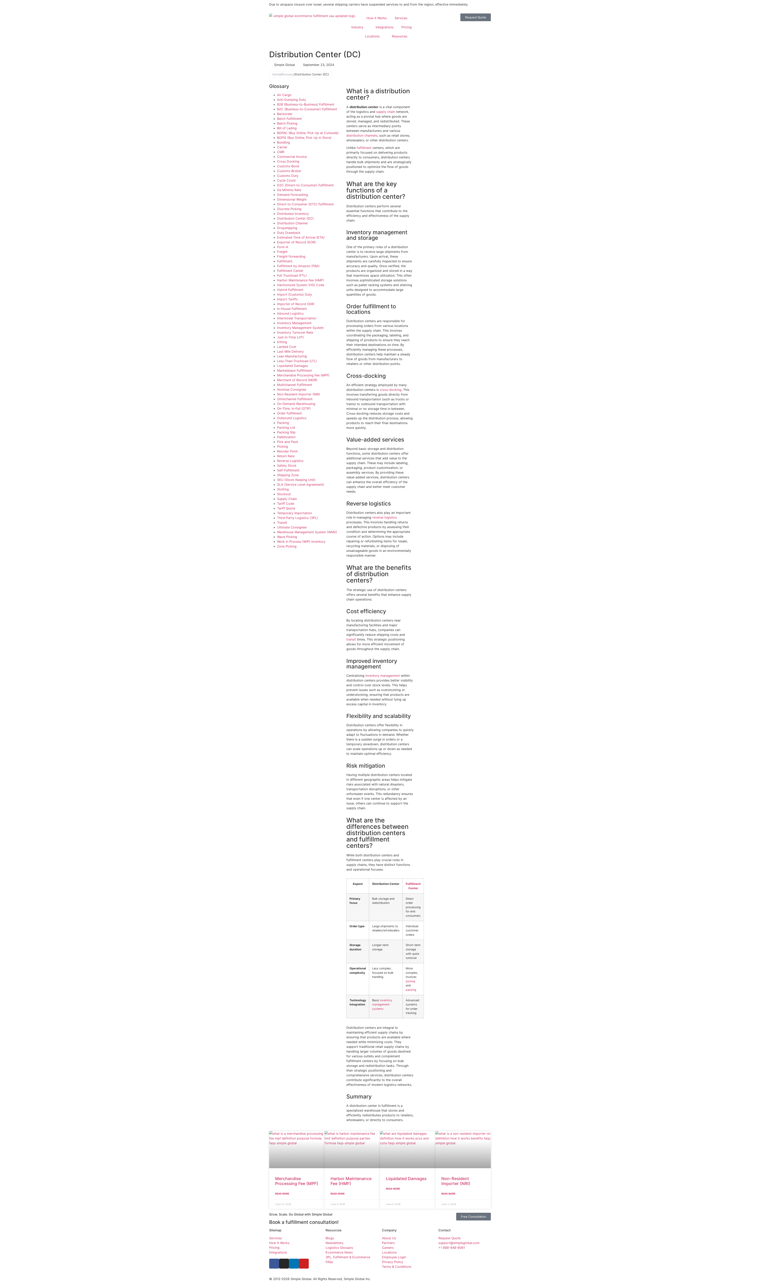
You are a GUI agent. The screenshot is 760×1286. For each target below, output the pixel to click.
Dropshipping (287, 228)
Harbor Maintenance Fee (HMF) (300, 280)
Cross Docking (288, 161)
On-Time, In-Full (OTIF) (294, 408)
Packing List (286, 427)
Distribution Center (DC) (295, 218)
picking (410, 981)
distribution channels (361, 135)
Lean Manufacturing (292, 356)
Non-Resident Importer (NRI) (298, 394)
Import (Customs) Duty (294, 294)
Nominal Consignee (291, 389)
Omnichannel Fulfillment (295, 399)
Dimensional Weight (292, 199)
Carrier (282, 147)
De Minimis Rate (289, 190)
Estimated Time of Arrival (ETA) (301, 237)
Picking (282, 446)
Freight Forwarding (291, 256)
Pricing (406, 27)
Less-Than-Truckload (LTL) (297, 361)
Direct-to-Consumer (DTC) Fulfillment (305, 204)
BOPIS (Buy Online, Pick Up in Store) (304, 138)
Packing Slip (286, 432)
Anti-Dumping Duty (291, 100)
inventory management (382, 676)
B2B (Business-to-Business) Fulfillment (305, 104)
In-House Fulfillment (292, 309)
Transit (282, 522)
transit (351, 639)
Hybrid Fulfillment (290, 290)
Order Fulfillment (289, 413)
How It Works (377, 18)
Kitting (282, 342)
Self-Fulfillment (288, 470)
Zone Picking (286, 546)
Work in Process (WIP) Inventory (301, 542)
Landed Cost (286, 347)
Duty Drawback (288, 233)
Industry (357, 27)
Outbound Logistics (291, 418)
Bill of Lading (287, 128)
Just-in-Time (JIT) (290, 337)
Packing (283, 423)
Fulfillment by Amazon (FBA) (298, 266)
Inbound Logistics (290, 313)
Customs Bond (288, 166)
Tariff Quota (286, 508)
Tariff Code (285, 503)
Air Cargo (284, 95)
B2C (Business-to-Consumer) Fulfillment (307, 109)
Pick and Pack (287, 442)
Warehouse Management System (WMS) (307, 532)
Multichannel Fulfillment (294, 385)
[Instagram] (284, 1264)
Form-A (282, 247)
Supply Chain (287, 499)
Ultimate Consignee (292, 527)
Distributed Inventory (293, 214)
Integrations (384, 27)
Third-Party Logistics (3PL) (297, 518)
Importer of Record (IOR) (295, 304)
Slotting (283, 489)
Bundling (283, 142)
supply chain (385, 112)
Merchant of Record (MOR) (297, 380)
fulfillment (364, 148)
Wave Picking (287, 537)
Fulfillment (284, 261)
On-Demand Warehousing (296, 404)
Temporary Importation (294, 513)
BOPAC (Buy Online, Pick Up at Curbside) (308, 133)
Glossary (288, 74)
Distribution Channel (292, 223)
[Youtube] (304, 1264)
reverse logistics (384, 517)
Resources (399, 36)
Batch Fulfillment (289, 119)
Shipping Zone (288, 475)
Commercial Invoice (292, 157)
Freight (282, 252)
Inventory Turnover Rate (295, 332)
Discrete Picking (289, 209)
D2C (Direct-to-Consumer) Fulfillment (305, 185)
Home (276, 74)
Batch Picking (287, 123)
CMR (280, 152)
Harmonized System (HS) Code (300, 285)
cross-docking (390, 390)
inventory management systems (382, 1004)
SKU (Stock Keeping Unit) (296, 480)
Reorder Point (287, 451)
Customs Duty (287, 176)
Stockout (284, 494)
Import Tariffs (287, 299)
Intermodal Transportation (296, 318)
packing (411, 989)
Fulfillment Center (290, 271)
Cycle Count (286, 180)
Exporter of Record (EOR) (296, 242)
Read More (282, 1193)
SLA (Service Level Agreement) (300, 484)
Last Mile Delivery (290, 351)
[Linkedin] (294, 1264)
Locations (372, 36)
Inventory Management (294, 323)
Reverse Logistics (290, 461)
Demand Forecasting (292, 195)
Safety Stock (286, 465)
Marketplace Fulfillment (294, 370)
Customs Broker (289, 171)
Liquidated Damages (292, 366)
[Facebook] (274, 1264)
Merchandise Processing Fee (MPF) (303, 375)
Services (401, 18)
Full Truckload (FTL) (292, 275)
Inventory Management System (300, 328)
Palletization (286, 437)
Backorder (285, 114)
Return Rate (285, 456)
